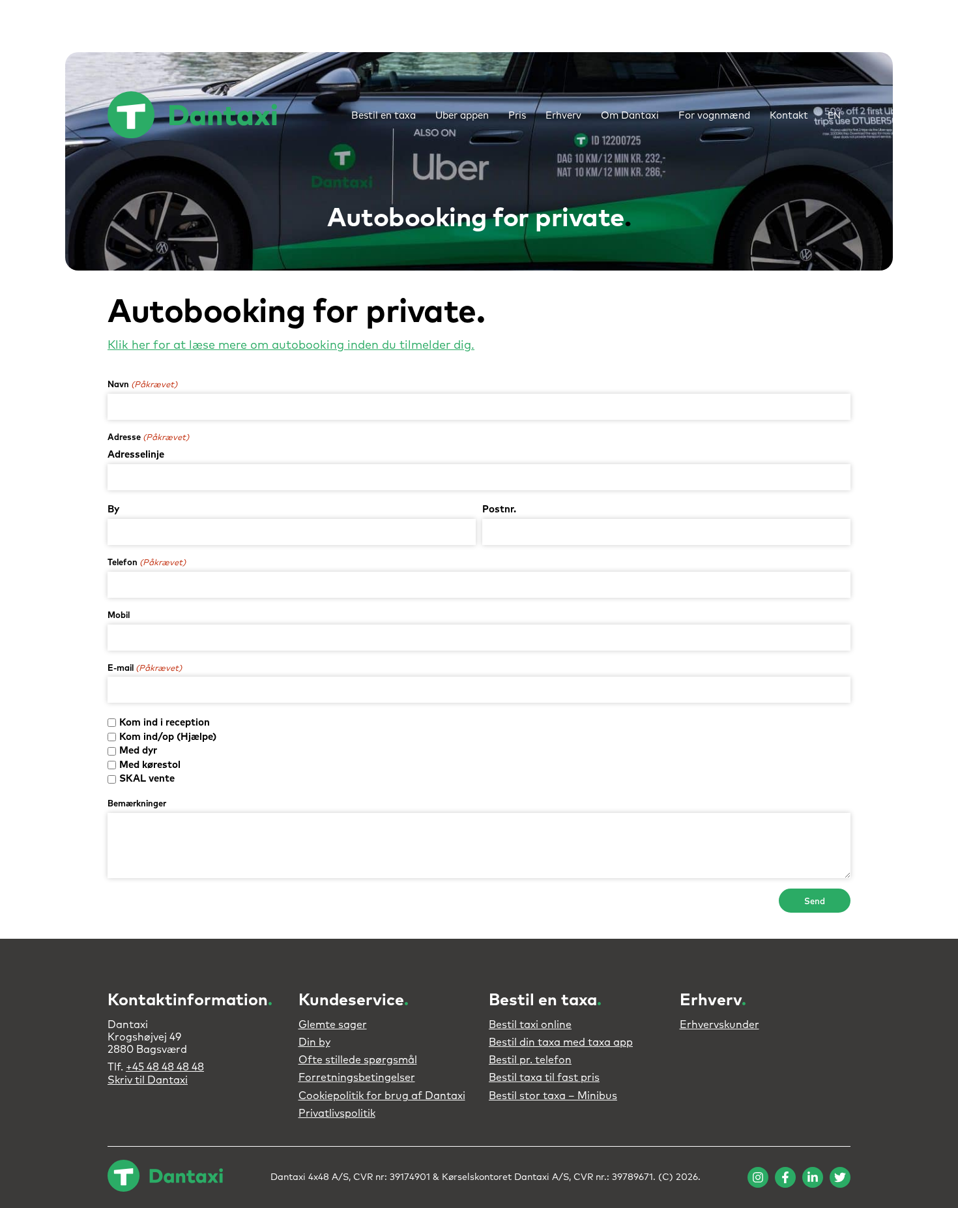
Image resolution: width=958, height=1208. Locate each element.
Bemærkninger (137, 804)
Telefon (147, 563)
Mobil (119, 615)
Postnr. (499, 509)
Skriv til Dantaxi (148, 1080)
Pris (517, 116)
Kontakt (789, 116)
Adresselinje (136, 455)
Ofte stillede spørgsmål (357, 1060)
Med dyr (138, 751)
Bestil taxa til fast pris (544, 1077)
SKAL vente (147, 779)
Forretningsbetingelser (356, 1077)
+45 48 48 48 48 (165, 1067)
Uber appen (462, 116)
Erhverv (563, 116)
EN (834, 116)
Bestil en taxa (383, 116)
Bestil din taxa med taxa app (561, 1042)
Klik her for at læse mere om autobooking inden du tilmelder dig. (291, 345)
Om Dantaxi (630, 116)
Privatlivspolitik (336, 1113)
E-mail (145, 668)
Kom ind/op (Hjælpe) (167, 737)
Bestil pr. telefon (530, 1060)
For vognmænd (714, 116)
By (113, 509)
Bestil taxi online (530, 1025)
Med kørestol (150, 765)
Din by (314, 1042)
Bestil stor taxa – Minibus (553, 1096)
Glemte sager (332, 1025)
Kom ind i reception (164, 723)
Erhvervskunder (719, 1025)
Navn (142, 385)
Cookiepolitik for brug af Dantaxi (381, 1096)
